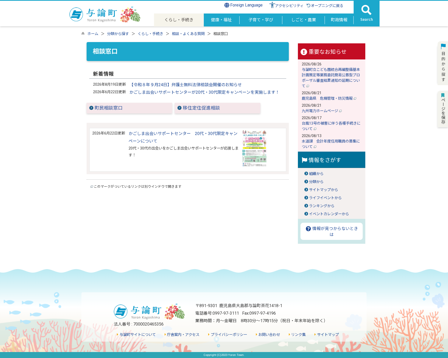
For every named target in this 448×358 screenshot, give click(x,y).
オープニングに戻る (327, 6)
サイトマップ (327, 335)
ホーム (92, 34)
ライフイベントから (325, 198)
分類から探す (118, 34)
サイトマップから (323, 190)
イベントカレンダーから (329, 214)
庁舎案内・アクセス (182, 335)
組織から (316, 174)
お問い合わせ (268, 335)
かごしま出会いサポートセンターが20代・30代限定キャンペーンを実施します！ (204, 92)
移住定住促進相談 (201, 108)
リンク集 (298, 335)
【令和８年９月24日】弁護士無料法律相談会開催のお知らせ (185, 84)
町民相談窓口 (109, 108)
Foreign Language (246, 5)
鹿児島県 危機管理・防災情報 (328, 98)
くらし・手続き (150, 34)
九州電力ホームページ (320, 111)
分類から (316, 182)
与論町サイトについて (137, 335)
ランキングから (321, 206)
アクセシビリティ (289, 6)
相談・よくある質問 (188, 34)
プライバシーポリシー (228, 335)
